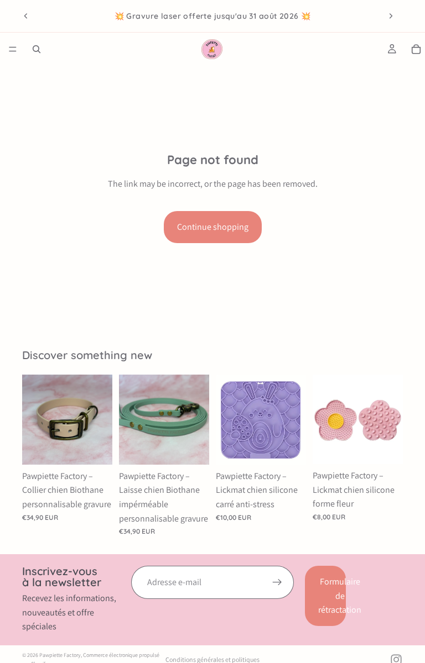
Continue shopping (212, 227)
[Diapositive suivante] (391, 16)
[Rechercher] (36, 49)
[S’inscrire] (277, 582)
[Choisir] (95, 447)
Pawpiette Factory (60, 655)
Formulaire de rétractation (332, 595)
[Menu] (12, 49)
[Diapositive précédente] (26, 16)
